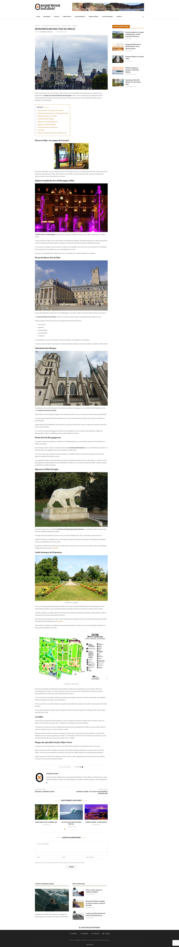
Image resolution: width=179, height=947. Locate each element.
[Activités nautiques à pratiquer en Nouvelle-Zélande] (118, 70)
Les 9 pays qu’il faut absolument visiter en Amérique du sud (95, 914)
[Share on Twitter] (80, 767)
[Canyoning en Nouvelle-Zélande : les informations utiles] (118, 82)
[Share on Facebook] (78, 767)
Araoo (107, 940)
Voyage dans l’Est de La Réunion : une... (46, 822)
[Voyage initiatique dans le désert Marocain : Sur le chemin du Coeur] (118, 47)
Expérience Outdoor (46, 32)
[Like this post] (76, 767)
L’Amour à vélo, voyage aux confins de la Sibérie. (94, 891)
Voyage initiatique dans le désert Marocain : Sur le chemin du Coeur (133, 46)
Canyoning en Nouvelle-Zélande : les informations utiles (133, 82)
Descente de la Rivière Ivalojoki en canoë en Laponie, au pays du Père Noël (95, 903)
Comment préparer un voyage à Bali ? (134, 57)
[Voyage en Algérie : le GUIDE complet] (96, 812)
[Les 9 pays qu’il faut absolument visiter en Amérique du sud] (78, 916)
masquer (46, 107)
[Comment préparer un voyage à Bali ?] (118, 59)
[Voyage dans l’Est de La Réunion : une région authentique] (46, 812)
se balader (54, 548)
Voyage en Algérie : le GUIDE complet (96, 822)
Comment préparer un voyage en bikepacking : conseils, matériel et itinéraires (134, 34)
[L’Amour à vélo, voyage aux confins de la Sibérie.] (78, 892)
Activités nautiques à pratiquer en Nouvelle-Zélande (132, 70)
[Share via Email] (82, 767)
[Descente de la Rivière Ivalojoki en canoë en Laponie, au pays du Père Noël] (78, 904)
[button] (37, 816)
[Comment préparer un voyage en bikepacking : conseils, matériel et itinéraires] (118, 35)
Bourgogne (59, 621)
